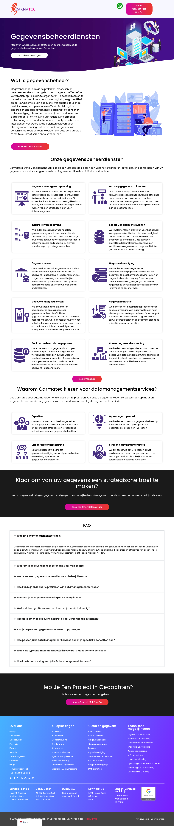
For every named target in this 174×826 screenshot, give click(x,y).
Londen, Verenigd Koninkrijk (125, 790)
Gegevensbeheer (42, 263)
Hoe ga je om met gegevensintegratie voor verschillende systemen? (58, 618)
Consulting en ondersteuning (126, 343)
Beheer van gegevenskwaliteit (127, 224)
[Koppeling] (11, 778)
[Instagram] (33, 778)
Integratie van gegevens (46, 224)
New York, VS (96, 789)
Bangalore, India (19, 789)
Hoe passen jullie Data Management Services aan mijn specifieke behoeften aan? (66, 640)
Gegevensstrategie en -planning (51, 186)
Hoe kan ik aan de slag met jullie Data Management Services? (54, 661)
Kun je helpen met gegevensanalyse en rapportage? (48, 629)
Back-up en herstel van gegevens (52, 343)
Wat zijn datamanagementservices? (39, 535)
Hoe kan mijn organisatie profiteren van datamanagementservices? (58, 587)
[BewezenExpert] (25, 778)
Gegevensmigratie (120, 301)
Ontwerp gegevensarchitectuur (128, 186)
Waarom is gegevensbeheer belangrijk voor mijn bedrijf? (51, 565)
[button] (87, 536)
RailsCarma (91, 818)
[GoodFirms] (14, 778)
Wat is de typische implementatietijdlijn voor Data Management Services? (61, 650)
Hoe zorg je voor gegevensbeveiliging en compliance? (49, 597)
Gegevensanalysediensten (48, 301)
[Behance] (29, 778)
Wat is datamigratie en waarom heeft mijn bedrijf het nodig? (53, 608)
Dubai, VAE (68, 789)
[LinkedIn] (22, 778)
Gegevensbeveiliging (121, 263)
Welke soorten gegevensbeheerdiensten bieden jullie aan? (52, 576)
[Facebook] (17, 778)
